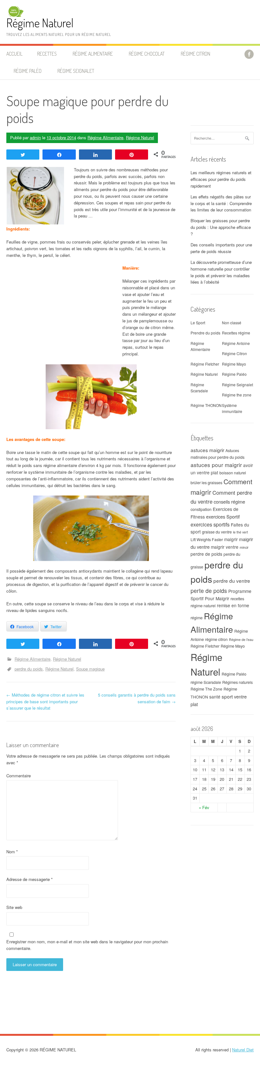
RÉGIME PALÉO (28, 71)
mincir (244, 547)
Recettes (47, 54)
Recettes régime (236, 332)
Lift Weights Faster (207, 539)
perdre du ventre (231, 580)
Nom (12, 852)
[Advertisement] (59, 316)
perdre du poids (29, 669)
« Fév (204, 807)
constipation (201, 509)
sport (227, 696)
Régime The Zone (206, 689)
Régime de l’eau (241, 639)
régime (197, 618)
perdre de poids (206, 554)
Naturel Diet (243, 1050)
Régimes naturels (237, 682)
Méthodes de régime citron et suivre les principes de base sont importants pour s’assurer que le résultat (45, 701)
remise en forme (233, 605)
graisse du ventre (217, 532)
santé (214, 696)
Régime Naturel (40, 22)
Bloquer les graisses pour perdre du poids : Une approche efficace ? (221, 227)
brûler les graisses (206, 482)
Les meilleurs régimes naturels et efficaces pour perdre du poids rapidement (221, 179)
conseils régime (229, 501)
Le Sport (198, 322)
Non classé (231, 322)
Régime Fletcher (205, 364)
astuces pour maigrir (216, 465)
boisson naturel (232, 473)
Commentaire (18, 776)
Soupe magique (90, 669)
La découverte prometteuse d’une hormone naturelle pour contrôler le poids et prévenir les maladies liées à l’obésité (221, 272)
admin (35, 137)
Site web (14, 907)
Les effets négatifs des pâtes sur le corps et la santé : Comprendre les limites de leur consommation (221, 203)
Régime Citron (195, 54)
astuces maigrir (207, 449)
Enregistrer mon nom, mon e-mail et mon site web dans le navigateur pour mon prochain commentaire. (87, 945)
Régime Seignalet (75, 71)
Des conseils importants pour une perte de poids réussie (221, 248)
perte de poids (209, 591)
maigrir (231, 539)
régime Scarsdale (206, 682)
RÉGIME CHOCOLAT (147, 54)
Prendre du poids (205, 332)
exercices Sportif (223, 516)
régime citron (216, 639)
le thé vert (240, 532)
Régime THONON (206, 405)
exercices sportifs (210, 524)
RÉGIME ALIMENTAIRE (93, 54)
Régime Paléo (234, 374)
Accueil (14, 54)
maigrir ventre (224, 547)
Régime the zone (236, 394)
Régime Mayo (234, 364)
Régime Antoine (236, 343)
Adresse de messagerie (29, 879)
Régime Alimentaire (105, 137)
